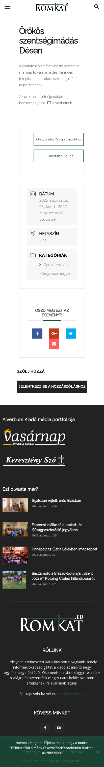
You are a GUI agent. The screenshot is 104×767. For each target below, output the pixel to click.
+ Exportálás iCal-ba (58, 156)
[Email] (54, 344)
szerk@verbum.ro (72, 693)
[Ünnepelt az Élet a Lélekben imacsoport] (15, 555)
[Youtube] (59, 728)
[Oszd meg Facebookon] (37, 333)
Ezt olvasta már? (20, 489)
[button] (97, 7)
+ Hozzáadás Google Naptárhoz (59, 139)
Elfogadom (52, 759)
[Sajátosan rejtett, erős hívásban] (15, 505)
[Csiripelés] (71, 333)
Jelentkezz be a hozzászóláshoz (52, 386)
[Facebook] (45, 728)
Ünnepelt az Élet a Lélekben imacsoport (64, 549)
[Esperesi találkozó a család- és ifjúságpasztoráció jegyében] (15, 529)
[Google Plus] (54, 333)
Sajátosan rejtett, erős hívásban (56, 501)
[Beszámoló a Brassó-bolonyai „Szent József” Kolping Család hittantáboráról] (14, 580)
